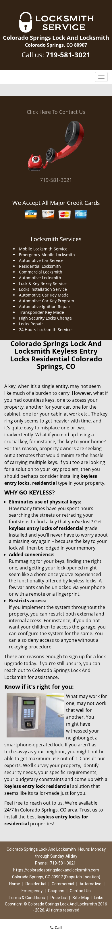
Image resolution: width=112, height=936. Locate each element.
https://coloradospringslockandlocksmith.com (56, 870)
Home (14, 884)
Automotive (90, 884)
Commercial (63, 884)
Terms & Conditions (27, 897)
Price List (59, 897)
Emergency (32, 890)
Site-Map (80, 897)
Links (98, 897)
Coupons (56, 890)
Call (57, 927)
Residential (36, 884)
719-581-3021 (68, 54)
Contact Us (80, 890)
